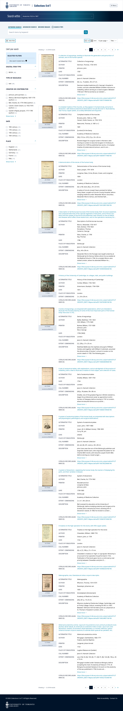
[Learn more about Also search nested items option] (26, 60)
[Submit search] (86, 32)
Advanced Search (30, 27)
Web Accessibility (103, 698)
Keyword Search (14, 27)
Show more (81, 95)
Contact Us (113, 698)
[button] (21, 66)
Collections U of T (17, 698)
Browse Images (44, 27)
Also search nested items (17, 61)
